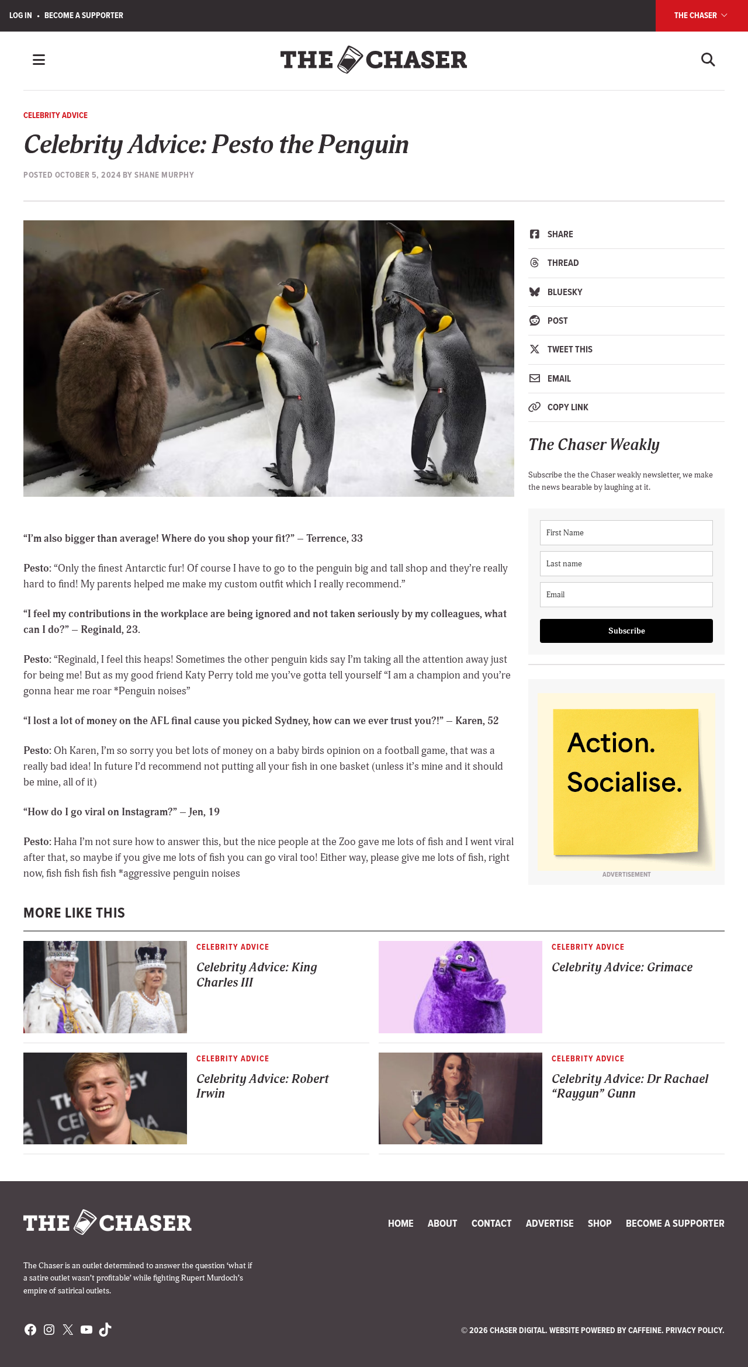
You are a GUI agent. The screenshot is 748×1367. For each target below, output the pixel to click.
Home (401, 1223)
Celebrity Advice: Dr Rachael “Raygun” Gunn (630, 1086)
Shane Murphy (164, 174)
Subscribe (626, 631)
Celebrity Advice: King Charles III (256, 975)
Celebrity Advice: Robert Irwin (262, 1086)
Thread (562, 262)
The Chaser (696, 15)
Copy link (567, 407)
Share (559, 234)
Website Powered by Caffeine (605, 1330)
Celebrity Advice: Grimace (622, 967)
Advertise (550, 1223)
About (443, 1223)
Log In (20, 15)
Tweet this (569, 349)
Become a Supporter (83, 15)
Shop (600, 1223)
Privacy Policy (694, 1330)
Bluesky (564, 292)
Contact (492, 1223)
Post (557, 320)
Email (558, 378)
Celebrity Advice (55, 115)
